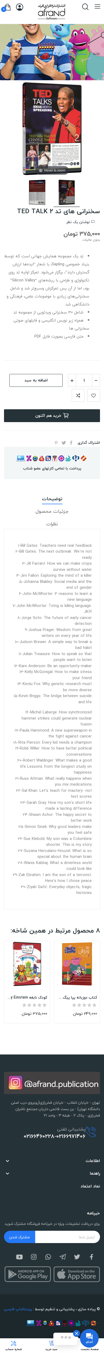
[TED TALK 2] (67, 193)
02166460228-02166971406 (54, 1136)
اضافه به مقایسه (78, 395)
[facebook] (91, 1257)
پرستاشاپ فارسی (18, 1309)
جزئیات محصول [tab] (52, 511)
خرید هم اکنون (48, 415)
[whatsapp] (48, 1257)
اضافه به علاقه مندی (93, 395)
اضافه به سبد (36, 380)
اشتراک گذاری (71, 443)
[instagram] (34, 1257)
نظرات (52, 524)
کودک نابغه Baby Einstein (27, 997)
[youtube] (19, 1257)
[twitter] (77, 1257)
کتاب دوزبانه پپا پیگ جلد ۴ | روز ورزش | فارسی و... (77, 997)
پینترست (56, 443)
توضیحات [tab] (52, 499)
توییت (63, 443)
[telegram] (62, 1257)
